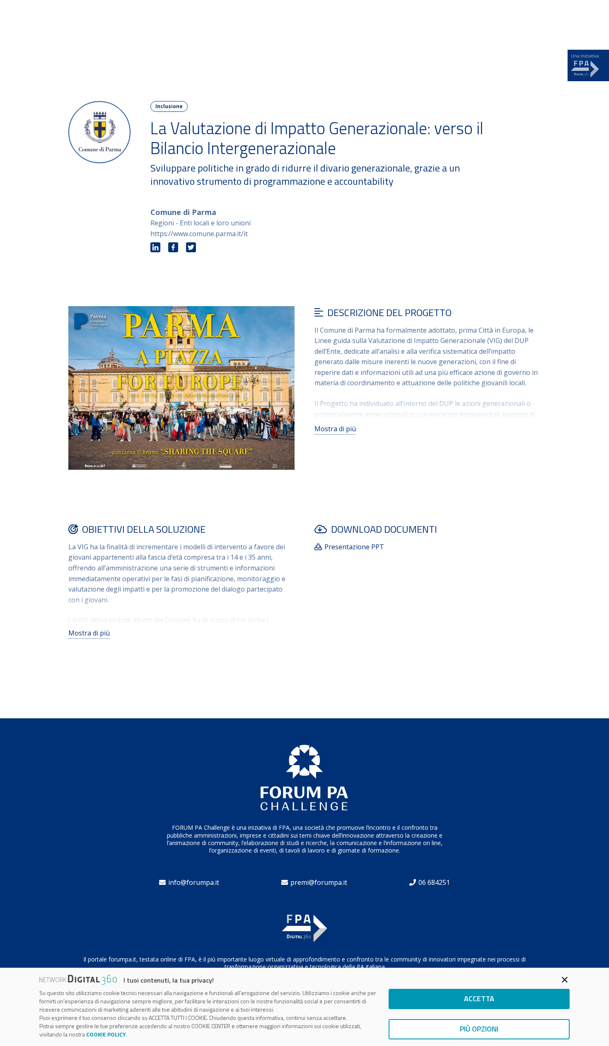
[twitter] (191, 247)
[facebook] (173, 247)
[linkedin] (155, 247)
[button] (536, 21)
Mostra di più (335, 428)
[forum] (86, 20)
